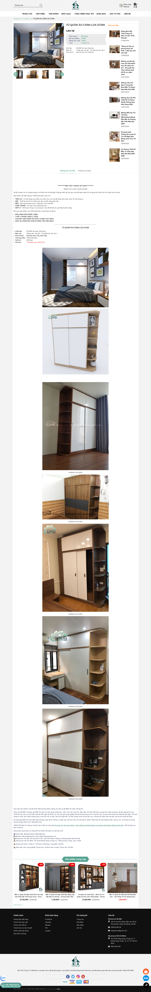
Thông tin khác (84, 171)
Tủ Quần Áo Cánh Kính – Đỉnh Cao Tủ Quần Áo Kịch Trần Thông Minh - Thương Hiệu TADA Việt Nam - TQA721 (91, 896)
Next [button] (61, 74)
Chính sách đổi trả (20, 925)
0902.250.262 (116, 946)
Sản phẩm (80, 925)
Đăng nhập (127, 4)
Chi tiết (28, 879)
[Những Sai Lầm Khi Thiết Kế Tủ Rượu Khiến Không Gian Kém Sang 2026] (114, 100)
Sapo (58, 989)
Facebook (48, 919)
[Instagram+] (78, 976)
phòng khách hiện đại (114, 825)
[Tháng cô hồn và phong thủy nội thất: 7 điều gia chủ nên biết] (114, 49)
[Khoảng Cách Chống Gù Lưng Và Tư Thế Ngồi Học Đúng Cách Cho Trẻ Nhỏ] (114, 136)
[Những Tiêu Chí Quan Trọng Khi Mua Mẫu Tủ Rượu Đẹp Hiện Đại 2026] (114, 86)
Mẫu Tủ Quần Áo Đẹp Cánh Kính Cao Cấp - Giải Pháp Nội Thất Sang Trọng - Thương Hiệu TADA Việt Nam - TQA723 (28, 896)
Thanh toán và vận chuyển (23, 928)
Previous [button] (16, 74)
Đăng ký (126, 6)
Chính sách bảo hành (21, 931)
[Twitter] (73, 976)
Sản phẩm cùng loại (75, 859)
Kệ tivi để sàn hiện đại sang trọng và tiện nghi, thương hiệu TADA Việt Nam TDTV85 (26, 979)
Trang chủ (80, 919)
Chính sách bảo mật (21, 922)
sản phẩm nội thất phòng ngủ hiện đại (90, 825)
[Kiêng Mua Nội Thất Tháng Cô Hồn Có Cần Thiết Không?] (114, 33)
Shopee (48, 925)
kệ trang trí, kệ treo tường (64, 825)
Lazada (47, 931)
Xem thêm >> (18, 905)
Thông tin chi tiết (67, 171)
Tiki (46, 928)
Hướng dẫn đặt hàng (21, 919)
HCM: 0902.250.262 (13, 986)
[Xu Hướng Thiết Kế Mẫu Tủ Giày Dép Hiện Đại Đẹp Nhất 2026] (114, 155)
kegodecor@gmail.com (119, 930)
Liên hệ (79, 928)
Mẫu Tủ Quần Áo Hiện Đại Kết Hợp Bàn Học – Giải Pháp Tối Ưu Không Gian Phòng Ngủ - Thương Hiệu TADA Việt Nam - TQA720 (122, 896)
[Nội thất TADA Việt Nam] (75, 5)
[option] (19, 74)
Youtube (48, 922)
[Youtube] (83, 976)
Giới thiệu (80, 922)
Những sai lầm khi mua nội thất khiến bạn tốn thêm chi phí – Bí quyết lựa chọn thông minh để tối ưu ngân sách (128, 67)
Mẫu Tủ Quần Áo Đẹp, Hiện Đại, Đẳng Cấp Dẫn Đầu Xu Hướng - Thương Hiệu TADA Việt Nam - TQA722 (60, 896)
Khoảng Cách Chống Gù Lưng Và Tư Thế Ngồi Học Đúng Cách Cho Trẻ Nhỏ (128, 136)
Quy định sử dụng (20, 933)
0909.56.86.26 (116, 927)
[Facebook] (68, 976)
